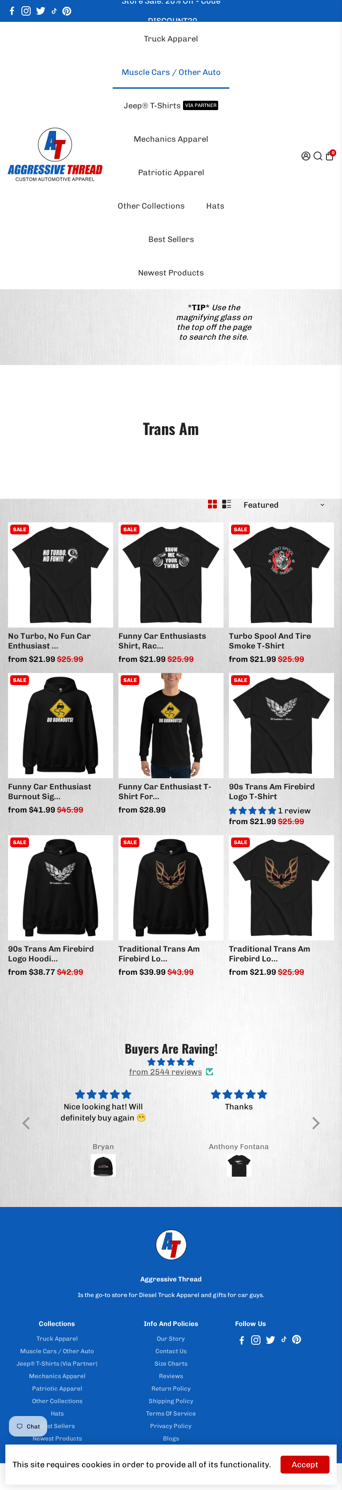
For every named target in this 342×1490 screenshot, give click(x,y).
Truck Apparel (171, 39)
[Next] (97, 573)
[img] (171, 1062)
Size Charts (171, 1363)
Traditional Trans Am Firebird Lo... (159, 954)
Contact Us (171, 1351)
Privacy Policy (170, 1425)
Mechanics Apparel (171, 139)
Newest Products (171, 273)
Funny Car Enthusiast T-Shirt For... (165, 791)
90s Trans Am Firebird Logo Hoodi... (51, 954)
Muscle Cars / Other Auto (171, 72)
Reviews (171, 1375)
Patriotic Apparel (171, 172)
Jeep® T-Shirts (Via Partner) (57, 1363)
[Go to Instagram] (26, 11)
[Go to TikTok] (54, 11)
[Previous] (24, 573)
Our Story (171, 1338)
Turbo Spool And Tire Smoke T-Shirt (270, 641)
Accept (305, 1464)
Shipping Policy (171, 1400)
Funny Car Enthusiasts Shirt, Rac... (162, 641)
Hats (215, 206)
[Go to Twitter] (40, 11)
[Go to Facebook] (12, 11)
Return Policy (171, 1388)
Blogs (171, 1438)
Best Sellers (171, 239)
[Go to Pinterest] (66, 11)
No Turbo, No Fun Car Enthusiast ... (49, 641)
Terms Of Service (171, 1413)
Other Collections (151, 206)
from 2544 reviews (165, 1072)
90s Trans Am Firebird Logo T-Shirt (272, 791)
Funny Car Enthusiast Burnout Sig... (49, 791)
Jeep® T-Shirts (170, 106)
